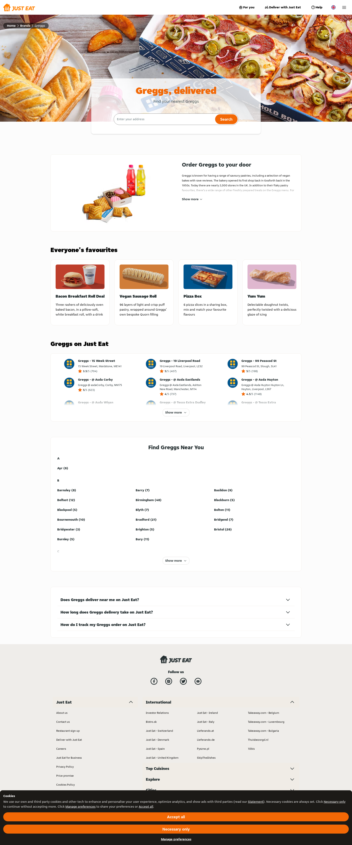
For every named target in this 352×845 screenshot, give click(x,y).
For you (248, 7)
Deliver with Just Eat (285, 7)
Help (319, 7)
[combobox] (164, 119)
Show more (190, 199)
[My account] (344, 7)
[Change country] (333, 7)
